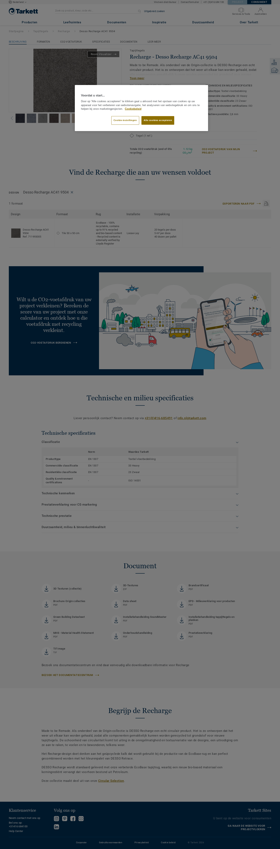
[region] (141, 108)
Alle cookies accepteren (158, 120)
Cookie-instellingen (125, 120)
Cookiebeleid (133, 109)
